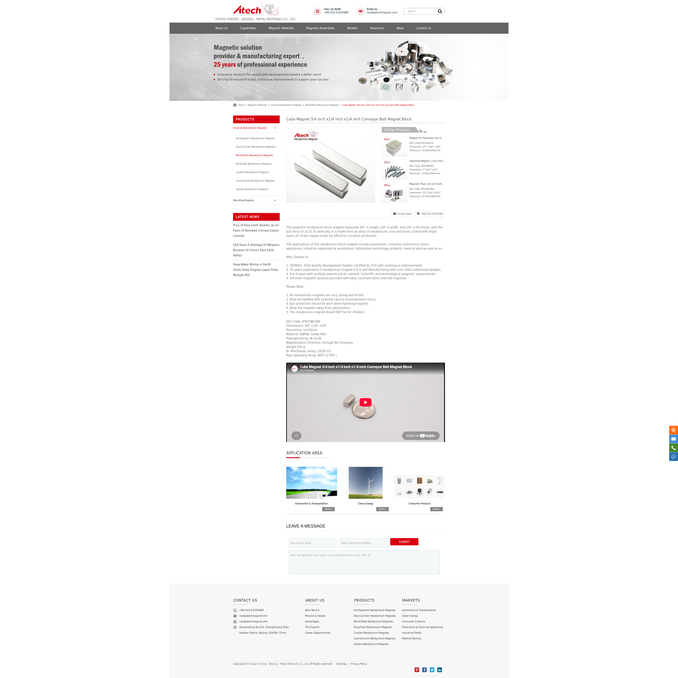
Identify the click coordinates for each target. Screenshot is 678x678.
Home (241, 105)
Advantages (312, 621)
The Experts (312, 627)
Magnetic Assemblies (320, 28)
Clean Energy (365, 503)
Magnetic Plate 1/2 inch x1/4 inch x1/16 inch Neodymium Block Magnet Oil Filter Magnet (427, 183)
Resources (377, 28)
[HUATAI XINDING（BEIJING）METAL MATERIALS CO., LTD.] (255, 8)
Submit (404, 542)
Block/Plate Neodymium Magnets (322, 105)
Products (245, 119)
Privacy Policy (359, 663)
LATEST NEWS (248, 217)
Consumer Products (420, 503)
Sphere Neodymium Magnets (252, 189)
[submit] (440, 11)
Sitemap (341, 663)
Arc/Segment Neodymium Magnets (255, 138)
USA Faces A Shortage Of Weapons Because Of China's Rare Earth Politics (256, 250)
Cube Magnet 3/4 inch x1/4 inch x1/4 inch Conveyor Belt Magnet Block (378, 105)
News (400, 28)
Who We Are (312, 610)
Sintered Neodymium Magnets (286, 105)
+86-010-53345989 (432, 213)
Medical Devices (411, 638)
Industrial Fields (411, 632)
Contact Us (424, 28)
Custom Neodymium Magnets (252, 172)
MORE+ (328, 509)
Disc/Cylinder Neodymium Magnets (255, 146)
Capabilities (248, 28)
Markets (352, 28)
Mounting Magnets (243, 200)
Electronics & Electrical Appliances (422, 627)
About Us (221, 28)
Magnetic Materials (281, 28)
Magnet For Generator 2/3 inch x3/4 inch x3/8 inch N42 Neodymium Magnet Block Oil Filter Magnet (427, 138)
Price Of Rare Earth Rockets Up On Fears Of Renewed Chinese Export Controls (256, 230)
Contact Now (404, 213)
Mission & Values (315, 615)
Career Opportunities (317, 632)
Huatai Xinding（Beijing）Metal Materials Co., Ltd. (279, 663)
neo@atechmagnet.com (382, 11)
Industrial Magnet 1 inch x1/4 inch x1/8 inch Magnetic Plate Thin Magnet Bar (427, 160)
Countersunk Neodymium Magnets (255, 180)
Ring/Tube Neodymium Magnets (254, 163)
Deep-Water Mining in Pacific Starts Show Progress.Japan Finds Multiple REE (255, 270)
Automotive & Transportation (311, 503)
